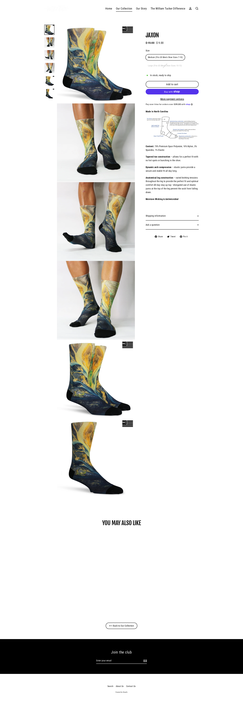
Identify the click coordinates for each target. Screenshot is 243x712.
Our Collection (124, 8)
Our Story (141, 8)
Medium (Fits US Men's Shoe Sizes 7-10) (165, 57)
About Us (120, 686)
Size (148, 50)
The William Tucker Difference (168, 8)
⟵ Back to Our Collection (121, 625)
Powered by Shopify (121, 692)
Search (110, 686)
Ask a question (153, 224)
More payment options (172, 99)
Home (108, 8)
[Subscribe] (145, 661)
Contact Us (131, 686)
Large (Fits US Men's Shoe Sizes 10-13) (165, 65)
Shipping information (156, 215)
